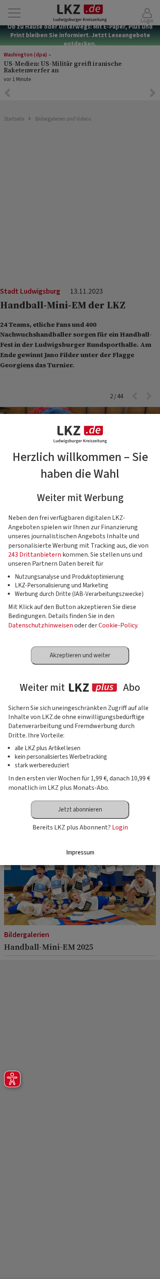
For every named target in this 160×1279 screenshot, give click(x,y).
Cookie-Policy (117, 625)
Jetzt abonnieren (80, 809)
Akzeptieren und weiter (80, 655)
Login (120, 827)
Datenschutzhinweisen (40, 625)
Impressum (80, 852)
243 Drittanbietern (34, 554)
